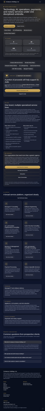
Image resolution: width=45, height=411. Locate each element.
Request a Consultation (9, 26)
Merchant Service (6, 387)
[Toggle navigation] (40, 2)
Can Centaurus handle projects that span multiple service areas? (18, 357)
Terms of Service (6, 394)
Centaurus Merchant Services (16, 62)
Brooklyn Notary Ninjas (30, 62)
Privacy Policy (6, 396)
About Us (5, 384)
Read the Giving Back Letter (22, 90)
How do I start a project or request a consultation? (15, 361)
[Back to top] (43, 409)
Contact (4, 389)
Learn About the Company (22, 167)
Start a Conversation (22, 177)
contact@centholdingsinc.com (9, 404)
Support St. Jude (22, 93)
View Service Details (9, 214)
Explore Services (20, 26)
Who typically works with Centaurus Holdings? (14, 353)
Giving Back (5, 388)
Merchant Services (26, 383)
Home (4, 383)
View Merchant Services (22, 170)
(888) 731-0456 (6, 402)
